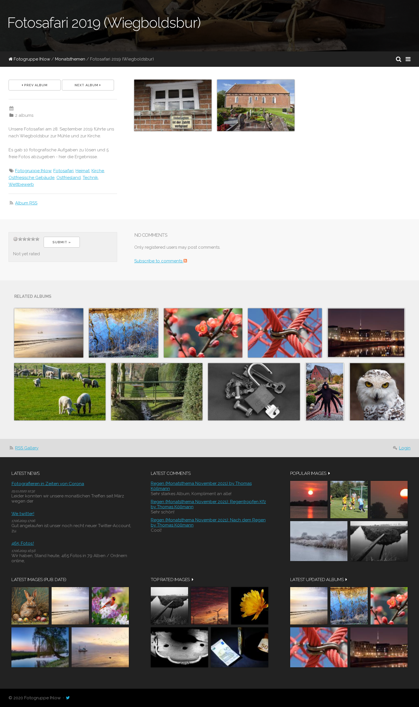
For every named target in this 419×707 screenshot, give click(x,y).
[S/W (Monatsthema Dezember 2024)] (254, 391)
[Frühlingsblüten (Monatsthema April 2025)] (203, 332)
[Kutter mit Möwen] (100, 647)
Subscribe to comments (159, 261)
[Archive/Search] (398, 59)
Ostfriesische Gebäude (31, 177)
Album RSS (26, 203)
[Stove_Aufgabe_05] (179, 647)
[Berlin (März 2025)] (366, 332)
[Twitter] (67, 697)
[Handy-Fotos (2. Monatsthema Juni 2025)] (123, 332)
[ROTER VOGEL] (110, 605)
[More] (329, 473)
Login (404, 448)
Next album (87, 85)
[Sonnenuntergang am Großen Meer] (309, 499)
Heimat (83, 170)
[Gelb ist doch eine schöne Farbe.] (249, 605)
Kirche (97, 170)
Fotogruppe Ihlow (31, 59)
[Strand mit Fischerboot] (70, 605)
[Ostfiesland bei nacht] (40, 647)
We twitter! (22, 513)
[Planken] (379, 541)
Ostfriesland (68, 177)
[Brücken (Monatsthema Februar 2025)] (156, 391)
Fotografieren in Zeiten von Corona (47, 483)
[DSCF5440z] (239, 647)
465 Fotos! (22, 543)
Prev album (35, 85)
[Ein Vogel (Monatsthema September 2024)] (377, 391)
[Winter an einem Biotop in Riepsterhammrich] (318, 541)
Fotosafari (63, 170)
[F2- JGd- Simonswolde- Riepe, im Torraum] (349, 499)
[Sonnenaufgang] (389, 499)
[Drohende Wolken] (209, 605)
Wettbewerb (21, 184)
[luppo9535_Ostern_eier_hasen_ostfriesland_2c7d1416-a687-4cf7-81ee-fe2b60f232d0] (30, 605)
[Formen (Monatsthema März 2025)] (285, 332)
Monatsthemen (70, 59)
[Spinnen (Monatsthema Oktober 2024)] (325, 391)
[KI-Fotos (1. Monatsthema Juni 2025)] (48, 332)
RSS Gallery (26, 448)
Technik (90, 177)
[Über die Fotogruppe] (59, 391)
